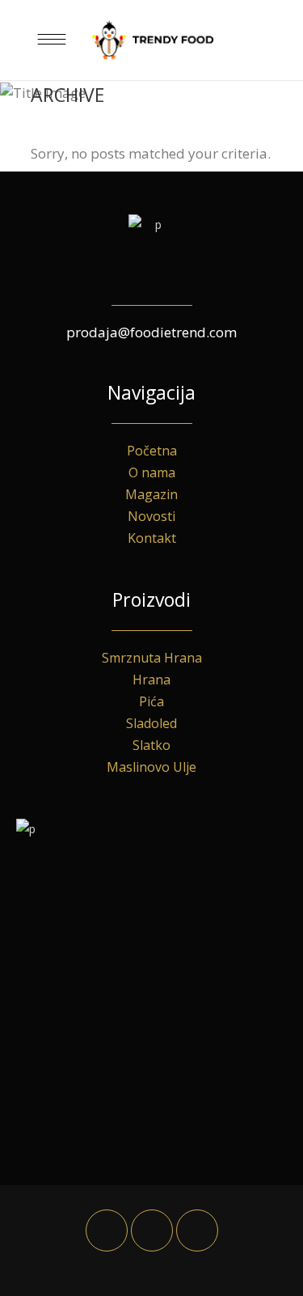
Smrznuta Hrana (152, 658)
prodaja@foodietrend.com (151, 332)
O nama (151, 472)
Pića (151, 701)
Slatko (151, 745)
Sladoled (151, 723)
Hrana (151, 679)
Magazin (151, 494)
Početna (152, 451)
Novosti (151, 516)
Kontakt (152, 538)
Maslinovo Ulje (151, 767)
